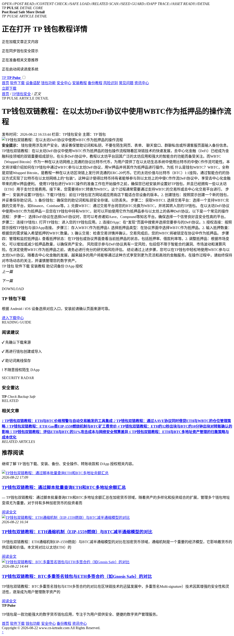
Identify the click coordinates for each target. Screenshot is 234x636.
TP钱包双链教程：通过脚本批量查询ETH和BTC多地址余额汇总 (64, 487)
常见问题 (126, 83)
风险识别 (110, 83)
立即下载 (9, 88)
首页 (5, 83)
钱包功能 (48, 83)
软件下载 (17, 83)
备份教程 (95, 83)
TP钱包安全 (21, 94)
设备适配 (33, 83)
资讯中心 (141, 83)
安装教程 (79, 83)
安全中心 (64, 83)
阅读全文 (9, 512)
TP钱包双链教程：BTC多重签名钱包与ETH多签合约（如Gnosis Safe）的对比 (77, 576)
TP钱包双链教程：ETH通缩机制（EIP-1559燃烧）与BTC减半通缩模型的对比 (77, 531)
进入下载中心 (13, 318)
